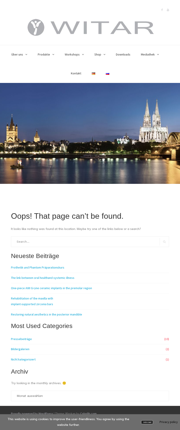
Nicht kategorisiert (23, 359)
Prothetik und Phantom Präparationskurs (37, 267)
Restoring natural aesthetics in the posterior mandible (46, 314)
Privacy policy (169, 422)
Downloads (123, 54)
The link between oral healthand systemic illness (42, 278)
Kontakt (76, 73)
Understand (147, 422)
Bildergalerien (20, 349)
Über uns (17, 54)
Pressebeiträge (21, 339)
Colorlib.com (88, 414)
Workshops (72, 54)
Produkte (44, 54)
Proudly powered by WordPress (32, 414)
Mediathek (148, 54)
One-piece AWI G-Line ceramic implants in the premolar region (51, 288)
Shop (97, 54)
